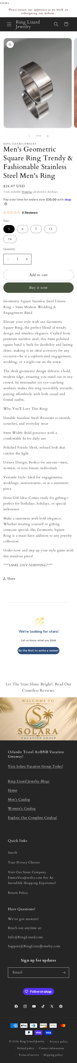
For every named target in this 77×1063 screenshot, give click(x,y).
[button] (9, 24)
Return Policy (18, 893)
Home (12, 790)
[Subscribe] (64, 972)
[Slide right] (47, 136)
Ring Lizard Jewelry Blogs (28, 781)
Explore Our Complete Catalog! (32, 817)
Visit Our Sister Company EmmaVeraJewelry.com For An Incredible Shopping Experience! (32, 877)
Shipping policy (53, 1055)
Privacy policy (59, 1041)
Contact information (51, 1048)
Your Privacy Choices (24, 862)
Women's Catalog (22, 808)
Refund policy (25, 1048)
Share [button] (11, 578)
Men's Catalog (19, 799)
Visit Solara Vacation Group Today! (35, 766)
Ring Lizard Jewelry (32, 1041)
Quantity (9, 249)
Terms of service (29, 1055)
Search (12, 852)
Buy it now (38, 287)
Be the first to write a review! (38, 650)
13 (50, 229)
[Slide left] (29, 136)
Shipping (27, 191)
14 (10, 239)
